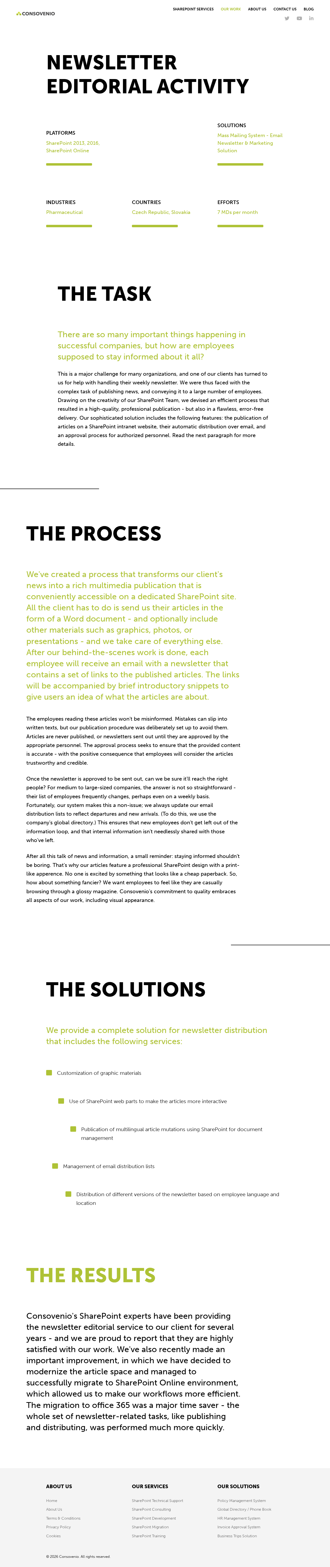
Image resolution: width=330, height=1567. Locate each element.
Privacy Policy (58, 1527)
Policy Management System (241, 1500)
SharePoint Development (154, 1518)
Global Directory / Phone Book (244, 1509)
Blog (309, 9)
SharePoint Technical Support (157, 1500)
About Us (257, 9)
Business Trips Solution (237, 1536)
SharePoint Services (193, 9)
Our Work (231, 9)
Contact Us (284, 9)
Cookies (53, 1536)
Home (51, 1500)
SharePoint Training (148, 1536)
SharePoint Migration (150, 1527)
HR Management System (238, 1518)
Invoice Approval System (238, 1527)
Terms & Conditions (63, 1518)
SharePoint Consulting (151, 1509)
